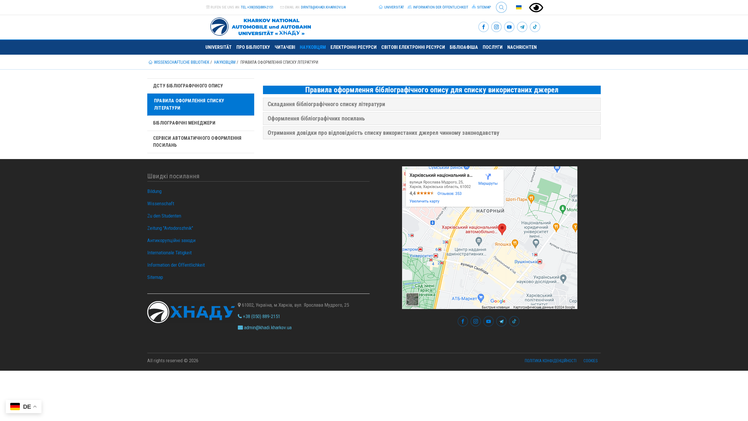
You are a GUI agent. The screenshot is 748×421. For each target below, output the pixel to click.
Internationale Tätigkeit (169, 253)
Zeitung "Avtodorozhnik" (170, 228)
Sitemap (483, 7)
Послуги (493, 47)
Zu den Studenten (164, 216)
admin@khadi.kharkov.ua (267, 327)
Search (499, 3)
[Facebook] (483, 27)
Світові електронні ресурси (413, 47)
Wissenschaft (160, 203)
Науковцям (313, 47)
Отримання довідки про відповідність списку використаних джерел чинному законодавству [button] (383, 132)
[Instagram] (496, 27)
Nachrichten (522, 47)
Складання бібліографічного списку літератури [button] (326, 104)
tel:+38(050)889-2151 (257, 7)
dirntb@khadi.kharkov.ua (323, 7)
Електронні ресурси (353, 47)
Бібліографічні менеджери (184, 123)
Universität (393, 7)
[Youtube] (509, 27)
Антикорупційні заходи (171, 240)
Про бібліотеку (253, 47)
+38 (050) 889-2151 (261, 316)
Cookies (590, 360)
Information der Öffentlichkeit (440, 7)
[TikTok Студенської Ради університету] (535, 27)
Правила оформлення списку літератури (189, 104)
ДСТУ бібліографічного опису (188, 86)
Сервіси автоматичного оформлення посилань (197, 141)
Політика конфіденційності (550, 360)
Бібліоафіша (464, 47)
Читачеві (285, 47)
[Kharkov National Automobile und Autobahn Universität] (258, 25)
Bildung (154, 191)
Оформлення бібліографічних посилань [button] (316, 118)
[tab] (432, 104)
